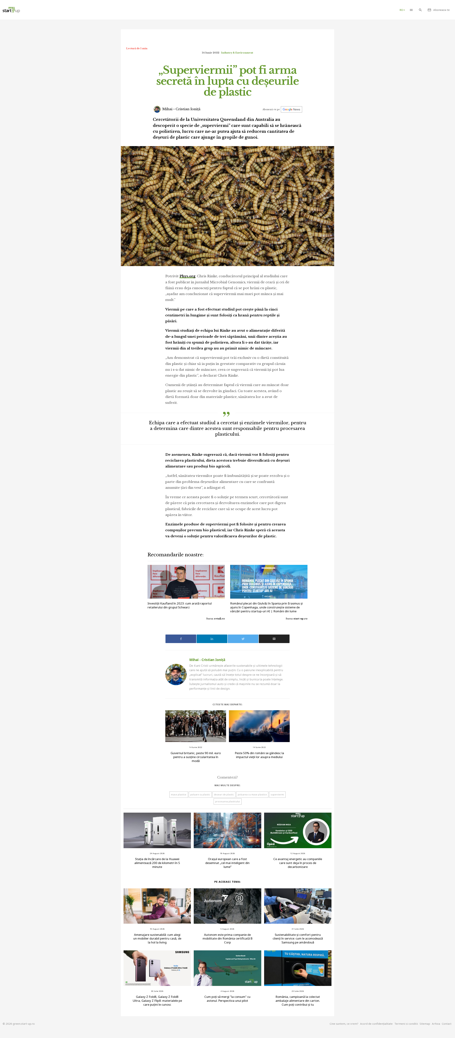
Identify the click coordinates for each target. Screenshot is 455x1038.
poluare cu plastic (200, 794)
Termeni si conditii (406, 1023)
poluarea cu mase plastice (252, 794)
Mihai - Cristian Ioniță (180, 109)
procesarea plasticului (227, 801)
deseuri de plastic (224, 794)
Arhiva (436, 1023)
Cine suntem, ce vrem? (344, 1023)
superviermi (277, 794)
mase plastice (178, 794)
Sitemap (425, 1023)
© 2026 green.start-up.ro (19, 1023)
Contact (446, 1023)
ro (401, 10)
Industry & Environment (237, 52)
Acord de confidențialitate (376, 1023)
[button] (411, 9)
